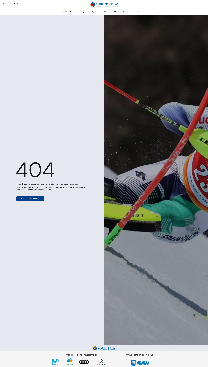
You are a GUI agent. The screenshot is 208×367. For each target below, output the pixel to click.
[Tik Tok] (18, 3)
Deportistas (95, 12)
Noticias (129, 12)
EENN (114, 12)
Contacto (137, 12)
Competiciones (85, 12)
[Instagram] (10, 3)
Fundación (122, 12)
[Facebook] (3, 3)
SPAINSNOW (104, 12)
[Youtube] (14, 3)
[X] (7, 3)
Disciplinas (73, 12)
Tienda (144, 12)
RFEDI (64, 12)
